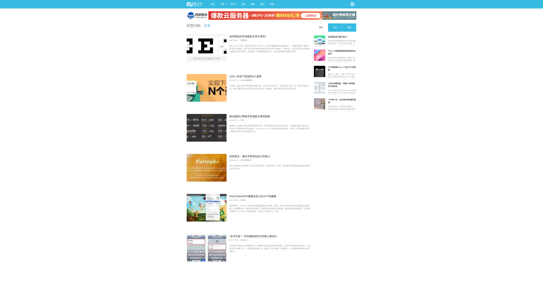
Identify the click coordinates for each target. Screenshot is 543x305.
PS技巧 (243, 200)
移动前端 (248, 80)
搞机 (262, 4)
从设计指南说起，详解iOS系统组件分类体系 (341, 84)
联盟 (253, 4)
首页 (213, 4)
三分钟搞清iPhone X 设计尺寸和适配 (342, 68)
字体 (242, 120)
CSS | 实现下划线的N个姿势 (245, 76)
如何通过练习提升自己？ (338, 37)
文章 (222, 4)
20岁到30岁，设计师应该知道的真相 (342, 101)
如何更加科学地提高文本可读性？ (248, 36)
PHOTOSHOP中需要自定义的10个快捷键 (252, 196)
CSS (242, 80)
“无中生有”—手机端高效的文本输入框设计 (253, 236)
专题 (243, 4)
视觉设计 (244, 40)
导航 (272, 4)
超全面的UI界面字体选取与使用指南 (249, 116)
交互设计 (244, 240)
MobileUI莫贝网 (195, 4)
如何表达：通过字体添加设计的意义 (249, 156)
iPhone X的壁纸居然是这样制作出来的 (341, 52)
